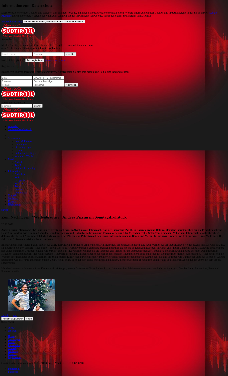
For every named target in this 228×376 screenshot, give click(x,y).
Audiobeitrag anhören (13, 318)
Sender (18, 189)
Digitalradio (14, 204)
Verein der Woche (24, 156)
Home (11, 336)
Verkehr (19, 183)
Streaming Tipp (23, 147)
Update (18, 150)
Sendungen (14, 138)
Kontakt (12, 201)
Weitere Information (12, 21)
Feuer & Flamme (24, 141)
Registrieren (7, 66)
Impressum (14, 368)
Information (14, 171)
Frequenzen (21, 192)
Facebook (13, 371)
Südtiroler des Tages (25, 153)
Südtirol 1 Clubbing (25, 168)
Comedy (12, 195)
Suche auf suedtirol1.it (13, 102)
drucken (12, 330)
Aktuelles (20, 174)
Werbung (13, 198)
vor (15, 315)
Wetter (18, 177)
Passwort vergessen (55, 60)
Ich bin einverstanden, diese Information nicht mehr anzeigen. (54, 21)
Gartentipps (21, 144)
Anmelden (6, 39)
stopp (29, 318)
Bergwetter (20, 180)
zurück (5, 209)
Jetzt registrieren (35, 60)
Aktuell (19, 162)
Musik (11, 159)
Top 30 (18, 165)
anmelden (13, 126)
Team (18, 186)
